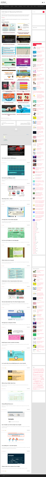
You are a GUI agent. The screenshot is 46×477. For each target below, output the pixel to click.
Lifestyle (16, 6)
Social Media (34, 248)
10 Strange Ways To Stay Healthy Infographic (10, 219)
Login (1, 8)
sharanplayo (38, 334)
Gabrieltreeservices (39, 272)
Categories (34, 45)
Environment (34, 229)
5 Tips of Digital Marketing (40, 70)
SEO (36, 385)
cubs (37, 376)
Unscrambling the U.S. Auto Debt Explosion (9, 445)
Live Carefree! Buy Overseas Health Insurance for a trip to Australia (14, 363)
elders (39, 379)
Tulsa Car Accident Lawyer (40, 159)
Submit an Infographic (41, 6)
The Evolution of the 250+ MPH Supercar (9, 158)
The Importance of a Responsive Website (9, 322)
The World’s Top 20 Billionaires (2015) (8, 177)
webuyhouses (38, 277)
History (34, 238)
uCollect (3, 2)
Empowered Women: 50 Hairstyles (39, 200)
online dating (36, 383)
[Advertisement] (38, 20)
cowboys (41, 375)
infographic (37, 381)
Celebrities (34, 223)
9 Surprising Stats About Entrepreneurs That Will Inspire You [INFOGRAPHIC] (40, 128)
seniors (34, 385)
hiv (33, 381)
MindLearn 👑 (4, 430)
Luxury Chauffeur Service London (39, 181)
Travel (31, 6)
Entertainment (35, 228)
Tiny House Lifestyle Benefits (39, 215)
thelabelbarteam (39, 339)
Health (28, 6)
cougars (34, 375)
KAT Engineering (37, 204)
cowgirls (34, 376)
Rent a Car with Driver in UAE (39, 180)
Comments (40, 43)
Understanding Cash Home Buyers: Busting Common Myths (40, 109)
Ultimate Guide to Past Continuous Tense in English (11, 466)
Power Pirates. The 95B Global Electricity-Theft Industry (40, 132)
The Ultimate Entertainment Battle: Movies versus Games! (39, 184)
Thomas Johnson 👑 (35, 291)
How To (24, 6)
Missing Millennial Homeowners (7, 403)
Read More (28, 162)
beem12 (36, 197)
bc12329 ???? (4, 388)
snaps (38, 386)
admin (3, 204)
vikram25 (38, 312)
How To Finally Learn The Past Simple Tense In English (11, 424)
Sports (34, 249)
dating (39, 376)
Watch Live (34, 253)
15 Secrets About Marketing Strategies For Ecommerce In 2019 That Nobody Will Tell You (38, 92)
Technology (20, 6)
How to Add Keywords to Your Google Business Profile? (40, 144)
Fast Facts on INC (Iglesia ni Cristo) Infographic (10, 240)
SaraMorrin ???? (4, 451)
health (42, 379)
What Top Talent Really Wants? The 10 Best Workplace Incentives (13, 301)
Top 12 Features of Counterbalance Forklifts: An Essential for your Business (40, 346)
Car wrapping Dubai (37, 219)
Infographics (34, 242)
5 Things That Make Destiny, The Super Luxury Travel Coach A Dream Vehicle (39, 205)
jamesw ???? (4, 327)
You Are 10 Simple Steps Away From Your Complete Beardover (40, 83)
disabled (37, 379)
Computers (34, 224)
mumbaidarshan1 (39, 351)
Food (33, 234)
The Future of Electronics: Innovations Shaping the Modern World (40, 117)
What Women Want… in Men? (7, 198)
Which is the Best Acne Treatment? (8, 260)
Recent (37, 43)
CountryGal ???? (4, 13)
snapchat (40, 385)
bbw (34, 368)
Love (33, 244)
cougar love (41, 374)
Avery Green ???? (5, 409)
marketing (36, 382)
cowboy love (38, 375)
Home (1, 6)
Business (12, 6)
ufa (35, 183)
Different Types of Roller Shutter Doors (8, 383)
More (34, 6)
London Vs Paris (39, 87)
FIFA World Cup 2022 (35, 232)
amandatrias (38, 331)
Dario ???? (4, 183)
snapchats (35, 386)
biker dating (38, 369)
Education (34, 227)
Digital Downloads (6, 6)
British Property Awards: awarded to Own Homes (10, 342)
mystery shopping (41, 382)
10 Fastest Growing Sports (40, 333)
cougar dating (37, 374)
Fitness (34, 233)
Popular (34, 43)
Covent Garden (37, 208)
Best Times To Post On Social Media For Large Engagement (39, 168)
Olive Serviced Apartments (36, 86)
